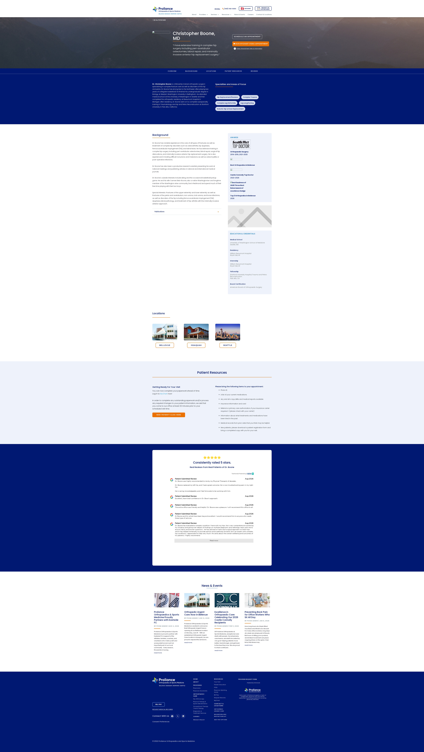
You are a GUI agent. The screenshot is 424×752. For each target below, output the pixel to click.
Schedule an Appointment (247, 37)
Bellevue (164, 345)
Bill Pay (216, 695)
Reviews (254, 71)
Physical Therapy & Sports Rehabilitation (200, 703)
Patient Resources (233, 71)
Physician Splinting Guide (220, 691)
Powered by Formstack (253, 683)
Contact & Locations (264, 15)
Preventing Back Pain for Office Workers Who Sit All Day (257, 614)
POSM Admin (161, 626)
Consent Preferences (160, 722)
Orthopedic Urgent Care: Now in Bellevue (196, 613)
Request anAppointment (265, 8)
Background (191, 71)
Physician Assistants (200, 691)
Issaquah (196, 345)
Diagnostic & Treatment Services (199, 712)
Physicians (197, 688)
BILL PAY (158, 704)
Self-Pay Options (220, 720)
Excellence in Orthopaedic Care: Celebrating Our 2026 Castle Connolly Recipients (226, 617)
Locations (211, 71)
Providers (202, 15)
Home (195, 679)
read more (158, 653)
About (194, 15)
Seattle (227, 345)
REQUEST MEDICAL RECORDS (162, 709)
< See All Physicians (159, 20)
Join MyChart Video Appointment (252, 44)
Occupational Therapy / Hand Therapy (200, 707)
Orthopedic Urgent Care (219, 710)
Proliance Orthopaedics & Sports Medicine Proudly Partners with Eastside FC (166, 617)
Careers (251, 15)
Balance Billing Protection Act (220, 715)
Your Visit (217, 682)
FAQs (216, 687)
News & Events (239, 15)
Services (214, 15)
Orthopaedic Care (198, 695)
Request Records (220, 698)
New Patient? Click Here (168, 415)
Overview (172, 71)
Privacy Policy (199, 720)
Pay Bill (217, 9)
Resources (225, 15)
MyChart (248, 8)
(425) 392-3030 (230, 9)
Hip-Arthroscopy (198, 699)
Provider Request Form (247, 679)
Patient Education (220, 685)
